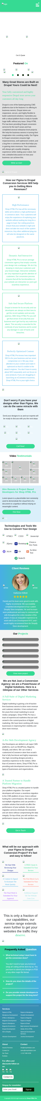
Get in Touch (20, 830)
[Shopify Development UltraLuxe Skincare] (20, 639)
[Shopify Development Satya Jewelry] (20, 667)
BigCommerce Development (29, 1026)
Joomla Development (27, 1036)
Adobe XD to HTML (26, 1029)
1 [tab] (13, 75)
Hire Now (16, 512)
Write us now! (16, 163)
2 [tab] (18, 75)
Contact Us (5, 1050)
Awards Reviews (7, 1048)
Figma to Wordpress (26, 1012)
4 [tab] (28, 75)
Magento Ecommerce (8, 1026)
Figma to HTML (7, 1012)
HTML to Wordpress (8, 1018)
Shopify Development (27, 1015)
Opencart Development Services (27, 1033)
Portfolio (4, 1056)
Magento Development (9, 1020)
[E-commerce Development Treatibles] (20, 650)
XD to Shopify (6, 1032)
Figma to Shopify (25, 1020)
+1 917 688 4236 (25, 1053)
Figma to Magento (26, 1018)
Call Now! (20, 446)
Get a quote (20, 55)
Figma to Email (25, 1023)
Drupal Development (8, 1029)
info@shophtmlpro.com (27, 1048)
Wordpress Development (10, 1015)
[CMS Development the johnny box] (20, 661)
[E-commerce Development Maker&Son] (20, 645)
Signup (28, 1089)
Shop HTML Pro (32, 1098)
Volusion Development (9, 1036)
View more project (20, 673)
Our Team (5, 1053)
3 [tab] (23, 75)
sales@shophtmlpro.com (28, 1050)
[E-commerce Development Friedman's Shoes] (20, 656)
